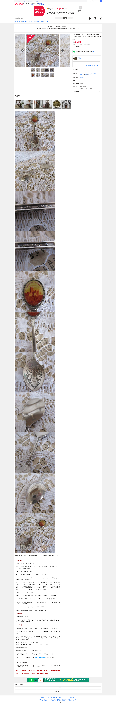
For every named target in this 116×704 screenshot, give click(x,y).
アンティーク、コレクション (27, 21)
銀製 (42, 21)
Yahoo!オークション (45, 697)
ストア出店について (54, 700)
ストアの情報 (88, 65)
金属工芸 (38, 21)
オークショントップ (17, 21)
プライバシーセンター (52, 699)
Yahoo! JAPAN (79, 1)
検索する (65, 18)
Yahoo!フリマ (54, 697)
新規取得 (40, 3)
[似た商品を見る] (28, 64)
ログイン (33, 4)
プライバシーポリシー (42, 699)
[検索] (101, 1)
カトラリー (46, 21)
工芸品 (35, 21)
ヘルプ (84, 1)
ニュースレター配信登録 (95, 65)
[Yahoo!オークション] (22, 3)
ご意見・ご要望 (62, 700)
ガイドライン (75, 699)
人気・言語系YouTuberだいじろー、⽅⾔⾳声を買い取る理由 (27, 1)
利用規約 (58, 699)
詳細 (93, 51)
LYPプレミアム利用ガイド (66, 699)
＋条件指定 (71, 18)
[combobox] (34, 18)
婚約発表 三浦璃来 (97, 1)
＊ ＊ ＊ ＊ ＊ (80, 58)
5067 (85, 60)
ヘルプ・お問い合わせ (70, 700)
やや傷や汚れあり (84, 77)
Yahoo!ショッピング (63, 697)
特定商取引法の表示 (45, 700)
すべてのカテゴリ (59, 18)
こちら (86, 63)
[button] (87, 91)
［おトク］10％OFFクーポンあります (44, 4)
